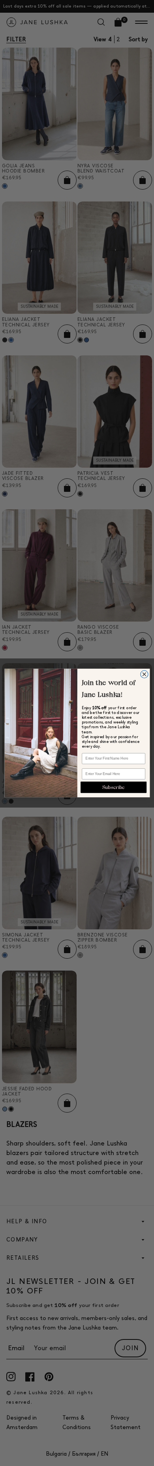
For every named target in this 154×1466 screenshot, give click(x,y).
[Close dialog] (144, 674)
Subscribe (113, 787)
